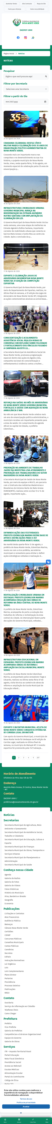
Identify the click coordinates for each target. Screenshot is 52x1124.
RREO (7, 993)
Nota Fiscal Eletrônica (14, 1059)
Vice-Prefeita (10, 1027)
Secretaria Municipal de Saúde (18, 865)
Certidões (9, 931)
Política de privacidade (26, 1102)
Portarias (9, 978)
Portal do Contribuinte (14, 1077)
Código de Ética (11, 1080)
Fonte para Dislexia (14, 9)
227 (38, 758)
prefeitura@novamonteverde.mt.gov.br (21, 802)
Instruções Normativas (14, 960)
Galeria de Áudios (12, 878)
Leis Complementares (14, 971)
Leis (6, 967)
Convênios (9, 949)
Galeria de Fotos (12, 882)
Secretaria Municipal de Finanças (19, 847)
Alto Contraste (27, 4)
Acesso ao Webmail (13, 1066)
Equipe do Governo (13, 1038)
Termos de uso (26, 1099)
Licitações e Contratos (14, 913)
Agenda (8, 875)
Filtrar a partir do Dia (15, 96)
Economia (9, 903)
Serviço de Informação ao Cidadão (20, 1006)
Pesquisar (9, 71)
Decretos (8, 953)
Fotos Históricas (12, 889)
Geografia (9, 900)
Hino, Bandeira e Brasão (15, 896)
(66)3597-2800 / (10, 798)
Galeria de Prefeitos (13, 1031)
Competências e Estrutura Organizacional (23, 1034)
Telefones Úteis (11, 1010)
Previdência (10, 982)
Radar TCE (9, 1084)
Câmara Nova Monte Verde (16, 928)
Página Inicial (9, 54)
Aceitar (26, 1106)
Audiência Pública (13, 921)
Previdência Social (13, 1062)
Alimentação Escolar (14, 1073)
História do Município (14, 893)
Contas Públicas (12, 946)
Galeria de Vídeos (12, 885)
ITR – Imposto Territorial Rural (18, 1051)
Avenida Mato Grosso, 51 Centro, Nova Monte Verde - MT (26, 788)
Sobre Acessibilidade (37, 9)
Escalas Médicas (12, 1069)
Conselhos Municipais (14, 942)
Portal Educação (12, 1055)
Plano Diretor (10, 975)
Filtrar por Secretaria (15, 83)
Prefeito (8, 1023)
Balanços (9, 924)
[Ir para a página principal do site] (26, 23)
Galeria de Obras (12, 1041)
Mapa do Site (41, 4)
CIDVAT (7, 935)
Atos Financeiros (12, 917)
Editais (8, 957)
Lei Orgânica (10, 964)
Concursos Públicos (13, 939)
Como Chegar (10, 1013)
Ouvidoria (9, 1003)
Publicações (10, 989)
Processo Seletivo (12, 985)
